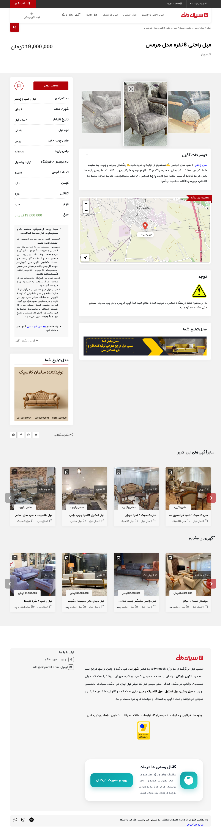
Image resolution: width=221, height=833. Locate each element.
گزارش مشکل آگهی (25, 341)
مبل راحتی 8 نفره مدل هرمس (178, 45)
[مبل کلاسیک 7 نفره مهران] (136, 489)
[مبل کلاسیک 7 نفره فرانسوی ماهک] (188, 489)
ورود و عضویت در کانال (111, 780)
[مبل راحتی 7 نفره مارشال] (32, 575)
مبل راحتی (200, 165)
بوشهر (149, 489)
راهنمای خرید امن (97, 715)
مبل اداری (91, 15)
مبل (202, 28)
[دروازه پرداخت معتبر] (143, 730)
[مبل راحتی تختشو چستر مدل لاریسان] (136, 575)
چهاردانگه (44, 489)
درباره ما (198, 715)
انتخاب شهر (21, 4)
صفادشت (199, 575)
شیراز (98, 489)
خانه (208, 28)
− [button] (86, 210)
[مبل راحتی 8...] (145, 225)
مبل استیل (129, 15)
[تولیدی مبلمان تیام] (188, 575)
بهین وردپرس (195, 824)
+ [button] (86, 203)
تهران (203, 54)
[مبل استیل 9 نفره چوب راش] (84, 489)
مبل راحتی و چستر (153, 15)
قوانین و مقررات (180, 715)
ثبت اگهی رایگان (32, 17)
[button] (145, 155)
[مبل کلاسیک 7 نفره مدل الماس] (32, 489)
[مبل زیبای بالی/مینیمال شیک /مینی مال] (84, 575)
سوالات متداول (120, 715)
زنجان (46, 575)
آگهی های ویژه (70, 15)
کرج (99, 575)
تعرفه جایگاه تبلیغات (154, 715)
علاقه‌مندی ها (173, 4)
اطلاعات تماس (51, 86)
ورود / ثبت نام (197, 4)
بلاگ (136, 715)
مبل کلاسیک (110, 15)
